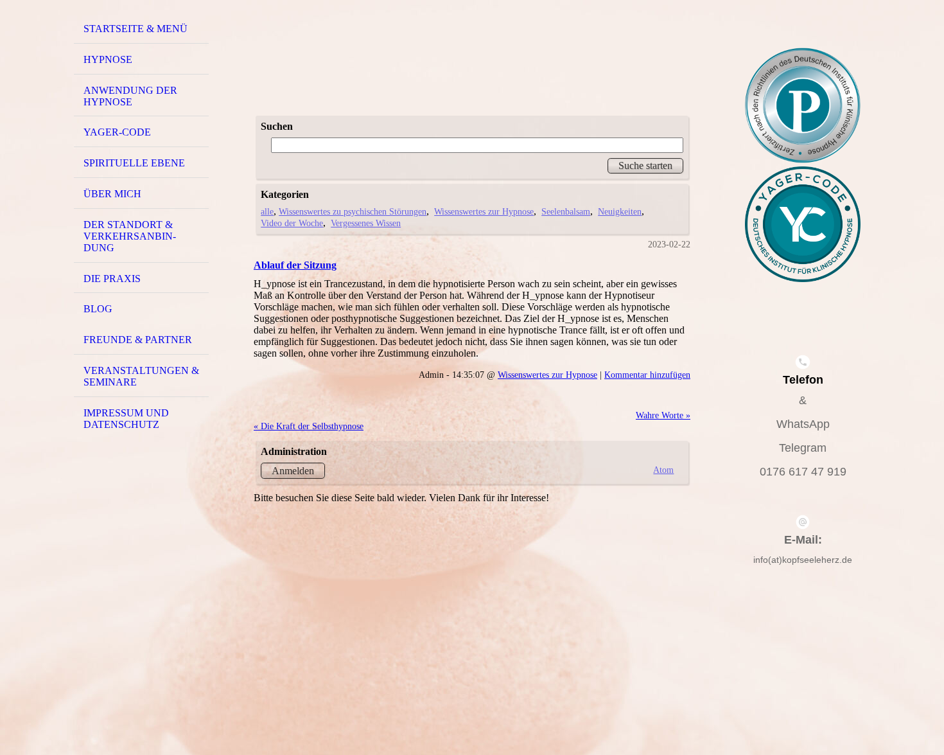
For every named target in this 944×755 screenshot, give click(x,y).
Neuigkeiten (620, 211)
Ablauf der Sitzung (295, 265)
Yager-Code (117, 132)
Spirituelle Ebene (134, 162)
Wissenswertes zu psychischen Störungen (352, 211)
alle (267, 211)
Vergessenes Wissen (366, 223)
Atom (663, 470)
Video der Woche (292, 223)
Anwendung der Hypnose (130, 96)
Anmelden (293, 470)
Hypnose (107, 59)
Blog (97, 308)
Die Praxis (112, 278)
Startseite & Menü (135, 28)
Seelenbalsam (565, 211)
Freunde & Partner (137, 339)
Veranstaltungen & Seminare (141, 376)
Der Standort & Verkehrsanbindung (129, 236)
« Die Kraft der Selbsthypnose (308, 426)
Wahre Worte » (663, 415)
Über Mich (112, 193)
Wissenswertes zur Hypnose (484, 211)
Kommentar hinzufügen (647, 374)
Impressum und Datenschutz (126, 418)
